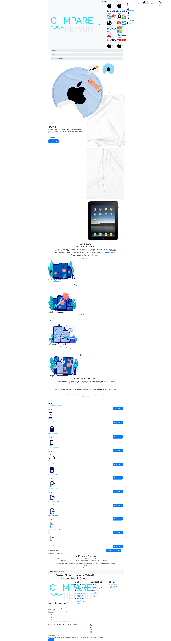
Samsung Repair (80, 598)
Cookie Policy (113, 586)
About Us (95, 593)
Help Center (96, 590)
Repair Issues (79, 592)
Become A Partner (98, 587)
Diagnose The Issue (114, 550)
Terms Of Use (113, 584)
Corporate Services (98, 588)
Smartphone (110, 2)
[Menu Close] (102, 4)
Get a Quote (117, 408)
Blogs (94, 592)
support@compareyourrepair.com (61, 621)
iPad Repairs (79, 596)
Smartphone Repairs (81, 587)
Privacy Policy (113, 587)
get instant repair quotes (109, 252)
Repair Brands (79, 590)
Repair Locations (80, 593)
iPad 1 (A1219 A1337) (57, 58)
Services (129, 2)
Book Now (100, 575)
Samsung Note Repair (81, 600)
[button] (98, 24)
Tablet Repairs (80, 588)
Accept (51, 639)
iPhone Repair (79, 595)
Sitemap (95, 596)
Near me (136, 2)
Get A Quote (144, 4)
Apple (53, 54)
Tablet (119, 2)
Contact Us (140, 2)
